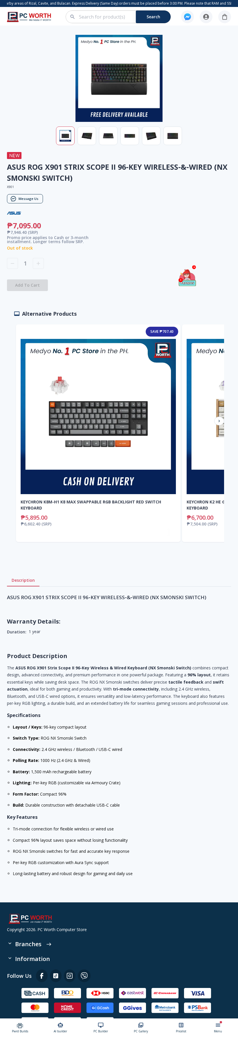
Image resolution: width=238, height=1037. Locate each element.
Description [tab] (23, 580)
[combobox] (121, 17)
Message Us (28, 198)
